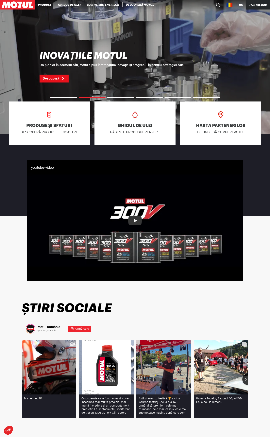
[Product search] (218, 5)
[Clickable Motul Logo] (17, 4)
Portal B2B (258, 4)
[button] (8, 430)
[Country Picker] (229, 5)
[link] (135, 67)
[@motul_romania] (30, 329)
